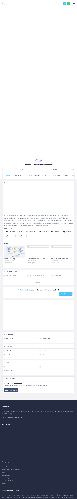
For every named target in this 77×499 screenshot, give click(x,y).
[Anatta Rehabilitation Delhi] (61, 252)
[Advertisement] (38, 200)
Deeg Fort (9, 497)
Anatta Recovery (9, 258)
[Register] (68, 3)
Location (4, 483)
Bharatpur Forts (32, 495)
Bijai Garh (41, 495)
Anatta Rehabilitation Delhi (59, 258)
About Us (4, 467)
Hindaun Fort (59, 497)
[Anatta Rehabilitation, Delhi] (38, 252)
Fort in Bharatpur (27, 497)
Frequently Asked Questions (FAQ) (12, 469)
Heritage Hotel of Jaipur (47, 497)
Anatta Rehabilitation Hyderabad (43, 215)
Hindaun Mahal (68, 497)
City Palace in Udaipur (59, 495)
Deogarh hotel (17, 497)
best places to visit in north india (17, 495)
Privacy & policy (6, 475)
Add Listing (5, 478)
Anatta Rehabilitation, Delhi (36, 258)
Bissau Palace (48, 495)
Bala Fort (4, 495)
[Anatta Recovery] (14, 252)
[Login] (64, 3)
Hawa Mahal (36, 497)
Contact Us (5, 472)
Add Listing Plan (8, 480)
